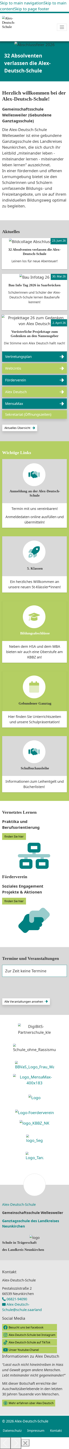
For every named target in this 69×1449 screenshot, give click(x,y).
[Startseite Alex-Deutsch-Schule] (16, 27)
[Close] (25, 1442)
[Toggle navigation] (62, 27)
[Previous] (5, 1443)
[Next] (16, 1443)
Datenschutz (12, 1430)
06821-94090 (17, 1299)
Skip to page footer (31, 8)
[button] (34, 356)
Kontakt (56, 1430)
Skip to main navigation (22, 3)
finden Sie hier (14, 836)
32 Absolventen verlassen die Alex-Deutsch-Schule (27, 63)
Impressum (35, 1430)
